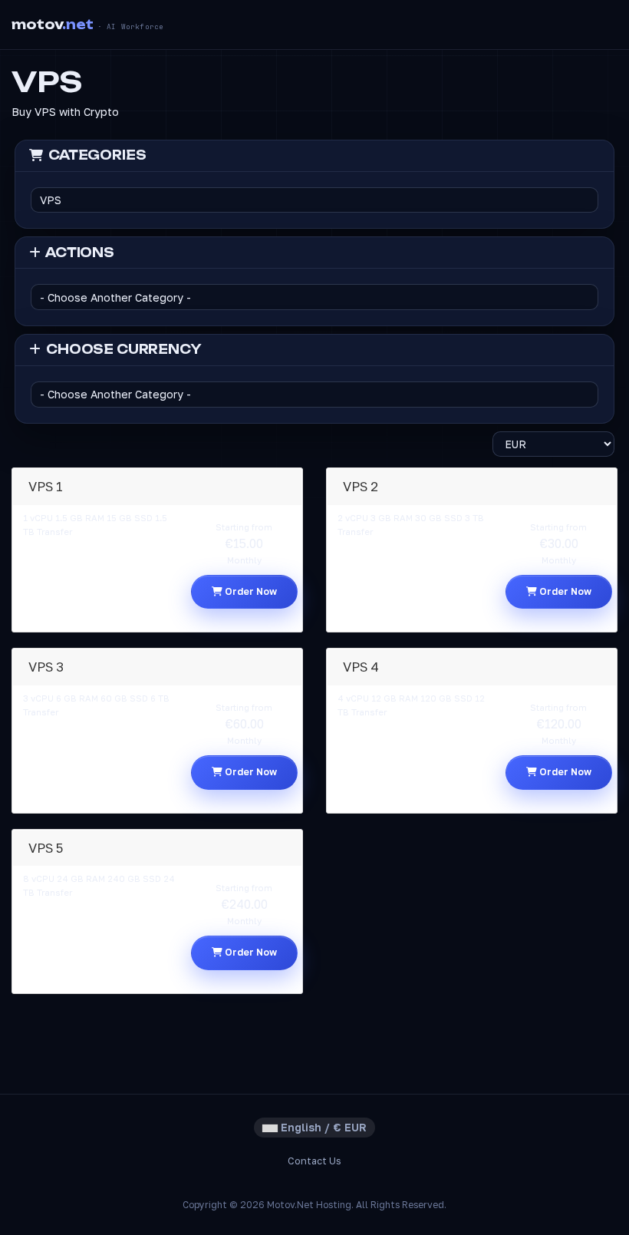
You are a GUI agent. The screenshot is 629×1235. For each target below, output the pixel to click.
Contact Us (314, 1161)
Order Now (249, 591)
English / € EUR (322, 1127)
